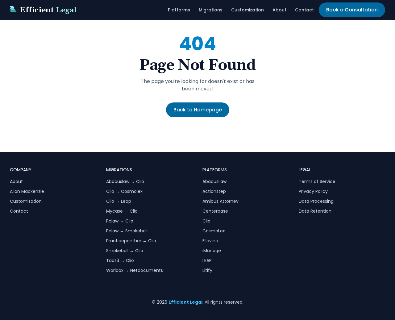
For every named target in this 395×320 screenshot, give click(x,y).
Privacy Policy (313, 191)
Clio (206, 221)
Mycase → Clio (122, 211)
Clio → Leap (118, 201)
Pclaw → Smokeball (127, 231)
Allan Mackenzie (27, 191)
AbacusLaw (214, 181)
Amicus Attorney (220, 201)
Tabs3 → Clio (120, 260)
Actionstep (214, 191)
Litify (207, 270)
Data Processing (316, 201)
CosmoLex (213, 231)
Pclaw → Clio (119, 221)
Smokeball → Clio (124, 250)
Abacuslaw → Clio (125, 181)
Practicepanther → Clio (131, 241)
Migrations (210, 10)
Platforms (179, 10)
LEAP (207, 260)
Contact (304, 10)
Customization (247, 10)
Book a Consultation (352, 9)
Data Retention (315, 211)
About (279, 10)
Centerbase (215, 211)
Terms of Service (317, 181)
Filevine (210, 241)
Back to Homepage (197, 109)
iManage (211, 250)
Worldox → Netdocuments (134, 270)
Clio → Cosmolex (124, 191)
